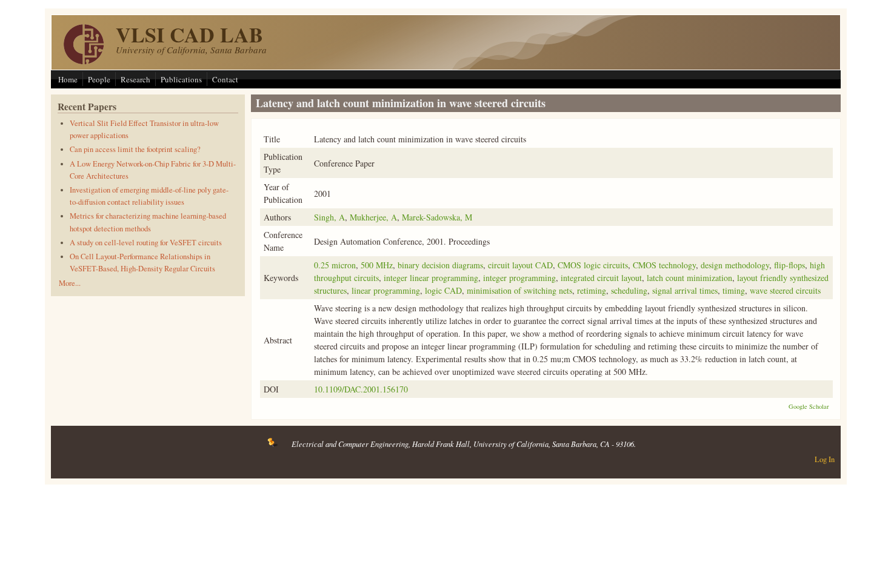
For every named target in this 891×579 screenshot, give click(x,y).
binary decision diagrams (440, 265)
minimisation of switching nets (519, 290)
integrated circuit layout (601, 277)
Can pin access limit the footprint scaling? (135, 149)
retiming (591, 290)
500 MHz (377, 265)
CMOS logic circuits (593, 265)
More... (70, 283)
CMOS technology (664, 265)
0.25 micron (335, 265)
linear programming (386, 290)
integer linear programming (431, 277)
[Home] (84, 61)
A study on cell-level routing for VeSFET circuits (146, 242)
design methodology (735, 265)
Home (68, 79)
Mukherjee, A (373, 217)
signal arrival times (685, 290)
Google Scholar (809, 406)
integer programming (519, 277)
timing (733, 290)
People (99, 79)
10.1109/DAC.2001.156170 (361, 389)
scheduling (629, 290)
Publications (181, 79)
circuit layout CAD (520, 265)
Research (135, 79)
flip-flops (789, 265)
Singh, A (329, 217)
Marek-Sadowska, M (437, 217)
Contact (225, 79)
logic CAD (443, 290)
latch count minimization (689, 277)
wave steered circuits (785, 290)
